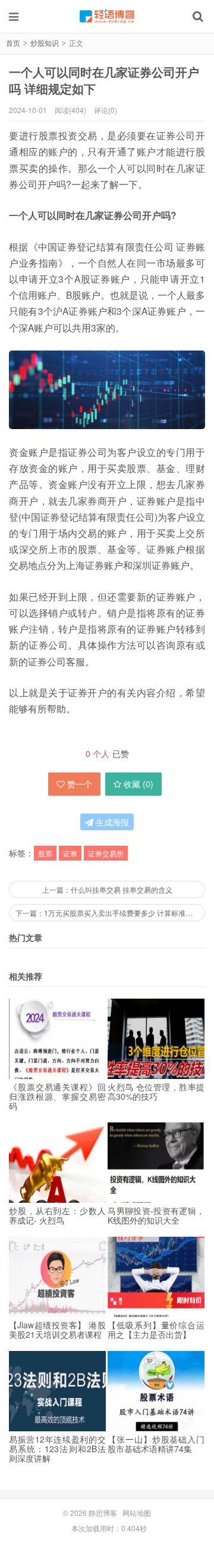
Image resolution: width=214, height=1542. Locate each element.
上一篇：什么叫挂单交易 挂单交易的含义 (107, 889)
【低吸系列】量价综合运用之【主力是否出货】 (156, 1329)
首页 (13, 42)
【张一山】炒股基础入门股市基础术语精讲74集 (156, 1444)
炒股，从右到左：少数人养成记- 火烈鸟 (57, 1215)
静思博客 (107, 16)
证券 (70, 853)
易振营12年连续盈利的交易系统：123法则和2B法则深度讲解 (57, 1448)
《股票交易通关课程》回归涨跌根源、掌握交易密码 (57, 1096)
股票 (45, 853)
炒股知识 (44, 42)
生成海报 (111, 822)
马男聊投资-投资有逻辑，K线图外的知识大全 (156, 1215)
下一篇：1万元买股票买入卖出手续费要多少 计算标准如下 (107, 913)
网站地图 (136, 1512)
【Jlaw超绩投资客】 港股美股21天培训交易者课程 (57, 1329)
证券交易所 (106, 853)
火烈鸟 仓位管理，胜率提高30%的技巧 (156, 1091)
